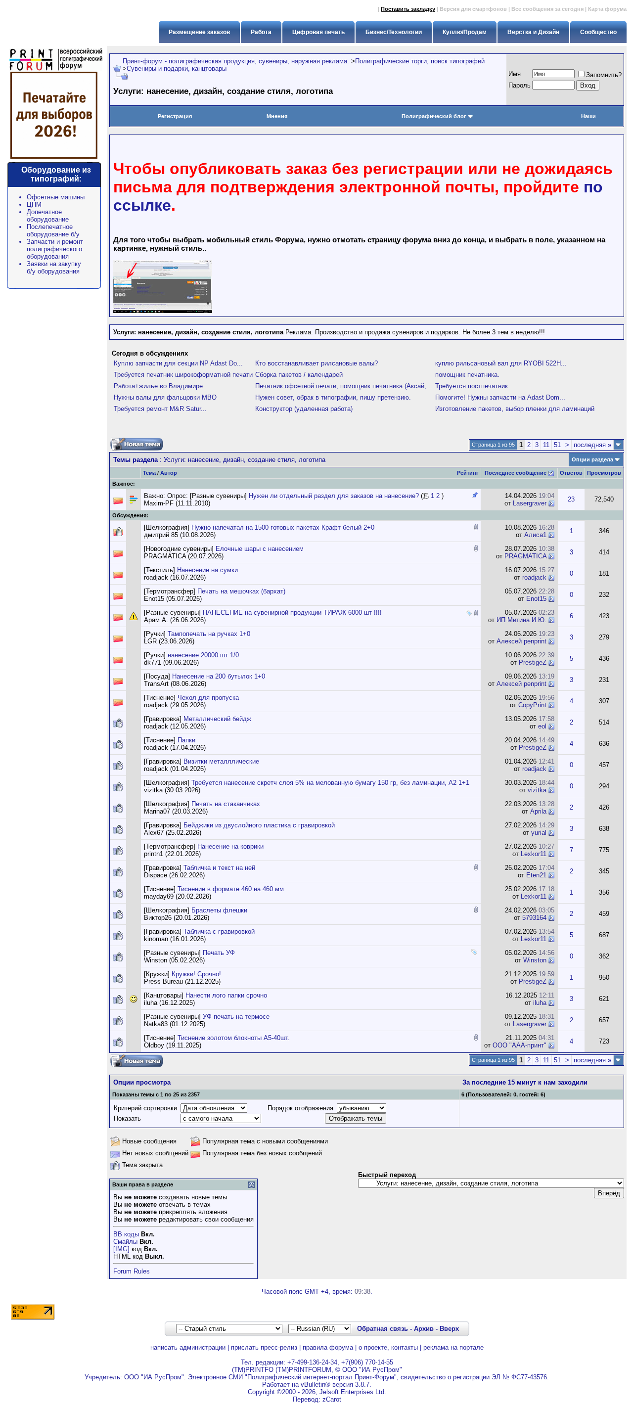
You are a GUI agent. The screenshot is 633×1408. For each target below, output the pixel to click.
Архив (424, 1328)
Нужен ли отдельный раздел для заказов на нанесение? (334, 496)
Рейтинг (468, 473)
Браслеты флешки (219, 910)
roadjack (534, 577)
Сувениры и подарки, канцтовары (176, 68)
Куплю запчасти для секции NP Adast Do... (178, 363)
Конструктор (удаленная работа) (304, 408)
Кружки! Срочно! (196, 974)
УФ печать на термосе (236, 1016)
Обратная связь (382, 1328)
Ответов (571, 473)
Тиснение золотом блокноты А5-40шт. (234, 1038)
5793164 (534, 917)
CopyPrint (532, 705)
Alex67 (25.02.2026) (172, 832)
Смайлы (125, 1241)
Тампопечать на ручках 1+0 (209, 633)
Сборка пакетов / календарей (299, 374)
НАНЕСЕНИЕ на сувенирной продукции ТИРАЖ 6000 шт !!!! (292, 612)
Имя (514, 74)
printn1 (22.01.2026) (172, 854)
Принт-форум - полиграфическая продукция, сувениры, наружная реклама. (236, 61)
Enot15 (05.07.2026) (173, 598)
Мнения (277, 116)
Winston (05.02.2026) (174, 960)
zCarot (331, 1399)
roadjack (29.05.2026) (175, 705)
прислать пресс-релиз (264, 1347)
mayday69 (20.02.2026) (177, 896)
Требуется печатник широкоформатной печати (183, 374)
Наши (588, 116)
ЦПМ (34, 204)
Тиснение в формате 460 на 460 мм (231, 889)
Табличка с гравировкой (219, 931)
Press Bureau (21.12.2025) (182, 981)
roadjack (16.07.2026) (175, 577)
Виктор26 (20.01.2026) (176, 917)
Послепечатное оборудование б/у (53, 230)
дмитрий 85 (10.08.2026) (180, 535)
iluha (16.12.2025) (169, 1002)
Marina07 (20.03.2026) (176, 811)
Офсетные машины (56, 197)
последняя (592, 445)
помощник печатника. (467, 374)
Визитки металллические (221, 761)
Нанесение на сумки (207, 570)
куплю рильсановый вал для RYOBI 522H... (501, 363)
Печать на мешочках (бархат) (241, 591)
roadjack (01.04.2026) (175, 768)
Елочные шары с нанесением (260, 548)
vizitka (537, 790)
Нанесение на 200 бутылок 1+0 (218, 676)
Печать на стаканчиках (225, 804)
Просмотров (604, 473)
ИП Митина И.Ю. (521, 620)
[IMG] (121, 1249)
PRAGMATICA (525, 556)
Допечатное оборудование (48, 215)
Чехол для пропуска (208, 697)
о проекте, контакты (388, 1347)
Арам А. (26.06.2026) (175, 620)
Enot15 (536, 598)
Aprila (538, 811)
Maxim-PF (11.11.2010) (177, 503)
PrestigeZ (532, 662)
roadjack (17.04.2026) (175, 747)
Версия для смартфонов (473, 9)
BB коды (126, 1234)
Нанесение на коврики (230, 846)
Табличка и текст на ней (219, 867)
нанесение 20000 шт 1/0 (203, 655)
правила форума (328, 1347)
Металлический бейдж (217, 719)
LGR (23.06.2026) (169, 641)
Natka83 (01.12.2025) (174, 1024)
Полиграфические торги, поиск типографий (420, 61)
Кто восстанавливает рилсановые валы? (316, 363)
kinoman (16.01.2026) (175, 939)
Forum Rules (131, 1271)
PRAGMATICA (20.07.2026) (184, 556)
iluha (539, 1002)
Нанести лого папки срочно (226, 995)
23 (571, 499)
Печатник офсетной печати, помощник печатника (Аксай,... (343, 386)
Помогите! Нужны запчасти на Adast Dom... (500, 397)
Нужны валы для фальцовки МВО (165, 397)
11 (546, 445)
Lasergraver (529, 503)
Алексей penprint (521, 641)
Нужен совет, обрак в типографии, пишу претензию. (333, 397)
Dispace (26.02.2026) (174, 875)
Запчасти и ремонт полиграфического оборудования (55, 249)
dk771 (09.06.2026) (171, 662)
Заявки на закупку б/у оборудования (54, 267)
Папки (186, 740)
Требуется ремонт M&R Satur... (160, 408)
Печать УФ (219, 952)
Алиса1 (535, 535)
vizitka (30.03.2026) (172, 790)
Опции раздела (592, 459)
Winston (534, 960)
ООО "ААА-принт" (519, 1045)
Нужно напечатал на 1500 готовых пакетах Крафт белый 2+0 (282, 527)
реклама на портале (453, 1347)
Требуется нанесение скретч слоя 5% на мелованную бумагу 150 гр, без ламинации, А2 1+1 (330, 782)
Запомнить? (604, 75)
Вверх (449, 1328)
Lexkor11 (533, 854)
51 (557, 445)
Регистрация (175, 116)
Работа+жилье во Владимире (158, 386)
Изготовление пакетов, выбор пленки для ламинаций (514, 408)
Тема (149, 473)
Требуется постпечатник (471, 386)
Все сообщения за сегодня (547, 9)
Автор (168, 473)
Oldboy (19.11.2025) (172, 1045)
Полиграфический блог (434, 116)
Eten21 (536, 875)
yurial (538, 832)
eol (542, 726)
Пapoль (519, 85)
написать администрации (188, 1347)
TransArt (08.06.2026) (175, 683)
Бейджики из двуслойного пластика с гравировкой (259, 825)
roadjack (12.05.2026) (175, 726)
